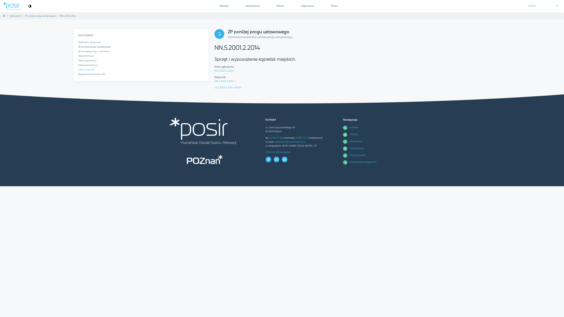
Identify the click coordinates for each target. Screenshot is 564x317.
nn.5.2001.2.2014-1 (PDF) (228, 87)
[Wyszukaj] (557, 6)
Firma (334, 6)
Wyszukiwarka (358, 155)
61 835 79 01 (302, 138)
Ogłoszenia (307, 6)
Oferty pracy (85, 70)
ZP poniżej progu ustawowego (94, 47)
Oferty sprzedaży (87, 61)
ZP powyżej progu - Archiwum (94, 51)
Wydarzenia (253, 6)
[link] (29, 6)
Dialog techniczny (87, 65)
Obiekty (224, 6)
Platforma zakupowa (89, 42)
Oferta (280, 6)
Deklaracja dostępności (363, 162)
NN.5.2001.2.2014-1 (225, 81)
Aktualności (356, 141)
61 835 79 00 (276, 138)
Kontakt (354, 127)
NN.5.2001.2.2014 (224, 71)
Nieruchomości (86, 56)
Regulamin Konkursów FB (91, 74)
